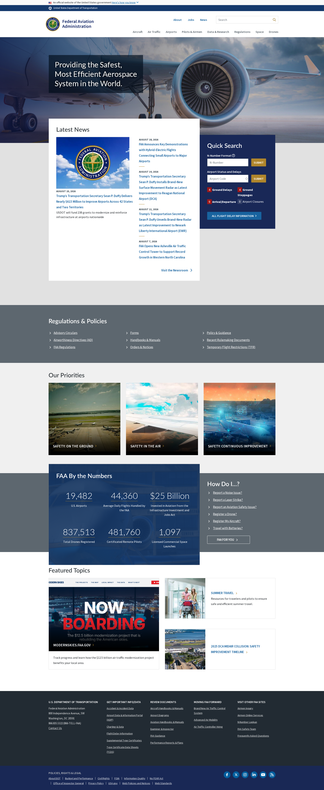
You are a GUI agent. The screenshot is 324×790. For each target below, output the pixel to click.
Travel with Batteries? (228, 528)
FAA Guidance (157, 735)
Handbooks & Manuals (145, 340)
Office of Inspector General (68, 783)
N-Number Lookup (247, 722)
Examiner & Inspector (162, 729)
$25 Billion (169, 495)
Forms (134, 333)
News (203, 20)
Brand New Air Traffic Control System (209, 711)
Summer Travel (222, 593)
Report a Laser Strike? (228, 500)
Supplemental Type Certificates (124, 740)
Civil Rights (104, 778)
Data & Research (218, 32)
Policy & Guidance (219, 333)
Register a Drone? (225, 514)
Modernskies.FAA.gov (72, 645)
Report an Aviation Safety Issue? (234, 507)
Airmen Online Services (250, 715)
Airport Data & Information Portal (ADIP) (125, 718)
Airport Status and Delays (224, 172)
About (177, 20)
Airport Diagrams (159, 715)
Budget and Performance (79, 778)
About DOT (54, 778)
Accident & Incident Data (120, 708)
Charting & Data (115, 726)
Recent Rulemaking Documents (228, 340)
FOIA (117, 778)
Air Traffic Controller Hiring (208, 726)
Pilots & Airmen (192, 32)
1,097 (170, 531)
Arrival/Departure (224, 202)
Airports (171, 32)
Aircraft (137, 32)
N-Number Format (219, 155)
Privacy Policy (96, 783)
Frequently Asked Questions (253, 735)
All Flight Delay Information (233, 216)
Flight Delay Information (120, 733)
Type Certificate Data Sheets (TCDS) (123, 749)
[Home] (70, 24)
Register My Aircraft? (227, 521)
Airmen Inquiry (245, 708)
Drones (273, 32)
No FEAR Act (156, 778)
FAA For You (226, 540)
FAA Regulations (64, 347)
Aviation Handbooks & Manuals (167, 722)
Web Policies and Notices (136, 783)
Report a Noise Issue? (227, 493)
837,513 (79, 531)
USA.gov (113, 783)
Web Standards (163, 783)
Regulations (242, 32)
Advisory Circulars (65, 333)
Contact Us (55, 728)
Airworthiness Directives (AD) (73, 340)
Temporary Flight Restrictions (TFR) (231, 347)
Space (260, 32)
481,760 (124, 531)
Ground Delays (222, 190)
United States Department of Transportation (75, 7)
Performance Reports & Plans (166, 742)
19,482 (78, 495)
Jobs (191, 20)
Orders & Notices (141, 347)
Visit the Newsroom (175, 270)
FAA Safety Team (247, 729)
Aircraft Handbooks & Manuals (166, 708)
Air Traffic (154, 32)
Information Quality (134, 778)
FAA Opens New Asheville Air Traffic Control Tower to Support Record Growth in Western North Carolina (162, 251)
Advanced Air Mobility (206, 719)
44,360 (124, 495)
